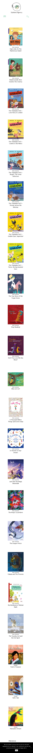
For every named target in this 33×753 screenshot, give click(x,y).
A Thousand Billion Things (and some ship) (15, 421)
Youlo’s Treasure (15, 667)
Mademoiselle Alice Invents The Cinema (15, 81)
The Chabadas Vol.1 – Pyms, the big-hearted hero (15, 267)
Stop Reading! (15, 327)
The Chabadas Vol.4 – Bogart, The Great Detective (16, 174)
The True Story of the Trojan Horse (16, 297)
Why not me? (15, 389)
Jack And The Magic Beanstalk (15, 482)
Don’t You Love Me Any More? (15, 359)
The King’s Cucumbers (15, 512)
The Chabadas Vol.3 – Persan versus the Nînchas (16, 205)
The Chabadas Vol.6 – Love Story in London (16, 112)
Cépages (15, 665)
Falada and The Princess (15, 574)
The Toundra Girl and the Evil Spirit (15, 637)
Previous (12, 741)
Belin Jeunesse (15, 47)
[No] (31, 748)
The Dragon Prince (16, 543)
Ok (16, 750)
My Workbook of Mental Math (15, 606)
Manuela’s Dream (15, 729)
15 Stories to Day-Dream (16, 451)
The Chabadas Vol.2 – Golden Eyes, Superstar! (15, 235)
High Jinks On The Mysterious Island (15, 50)
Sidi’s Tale (15, 698)
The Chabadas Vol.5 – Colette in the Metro (16, 142)
